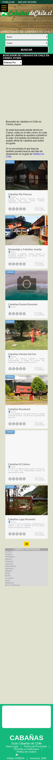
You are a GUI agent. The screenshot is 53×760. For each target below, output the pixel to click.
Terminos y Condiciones (26, 749)
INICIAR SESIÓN (27, 2)
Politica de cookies (26, 752)
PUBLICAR (9, 2)
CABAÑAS (26, 738)
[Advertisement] (26, 92)
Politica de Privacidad (35, 746)
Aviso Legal (12, 746)
